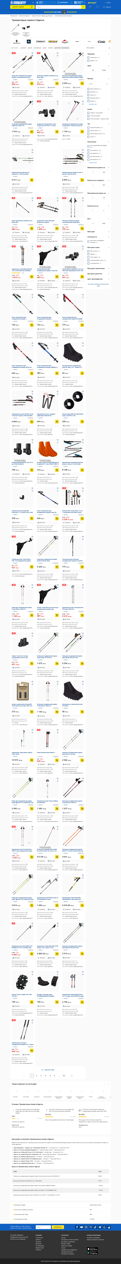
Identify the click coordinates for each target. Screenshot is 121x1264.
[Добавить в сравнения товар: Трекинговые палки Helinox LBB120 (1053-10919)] (32, 733)
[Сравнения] (90, 7)
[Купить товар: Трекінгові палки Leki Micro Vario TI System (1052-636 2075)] (82, 180)
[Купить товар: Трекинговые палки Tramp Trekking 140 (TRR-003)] (57, 808)
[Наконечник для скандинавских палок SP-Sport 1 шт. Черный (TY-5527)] (73, 352)
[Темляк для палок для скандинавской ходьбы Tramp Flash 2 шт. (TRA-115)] (48, 255)
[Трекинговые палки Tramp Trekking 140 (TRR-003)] (48, 787)
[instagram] (86, 1227)
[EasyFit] (41, 41)
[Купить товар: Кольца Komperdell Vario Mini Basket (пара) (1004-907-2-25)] (82, 421)
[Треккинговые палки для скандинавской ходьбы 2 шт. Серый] (23, 1029)
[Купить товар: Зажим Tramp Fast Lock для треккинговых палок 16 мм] (32, 663)
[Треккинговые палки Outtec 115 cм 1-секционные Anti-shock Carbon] (73, 497)
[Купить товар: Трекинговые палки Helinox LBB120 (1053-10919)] (32, 760)
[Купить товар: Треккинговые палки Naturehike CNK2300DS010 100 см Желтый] (82, 905)
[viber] (91, 1227)
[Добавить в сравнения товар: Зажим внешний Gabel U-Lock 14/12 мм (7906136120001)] (32, 442)
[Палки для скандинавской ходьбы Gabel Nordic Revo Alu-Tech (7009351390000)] (73, 642)
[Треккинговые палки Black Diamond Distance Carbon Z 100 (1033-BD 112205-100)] (73, 449)
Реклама (38, 1250)
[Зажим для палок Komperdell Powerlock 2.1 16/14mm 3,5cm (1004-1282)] (23, 497)
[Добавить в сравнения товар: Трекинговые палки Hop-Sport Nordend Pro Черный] (58, 201)
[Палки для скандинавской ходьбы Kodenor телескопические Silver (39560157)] (23, 62)
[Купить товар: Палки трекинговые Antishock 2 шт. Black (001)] (32, 228)
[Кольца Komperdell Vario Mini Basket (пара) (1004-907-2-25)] (73, 400)
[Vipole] (53, 41)
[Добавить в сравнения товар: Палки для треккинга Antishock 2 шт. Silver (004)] (58, 56)
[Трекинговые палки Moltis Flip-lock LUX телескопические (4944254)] (23, 255)
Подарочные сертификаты (69, 1250)
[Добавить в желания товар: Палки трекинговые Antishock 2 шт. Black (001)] (32, 198)
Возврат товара (65, 1243)
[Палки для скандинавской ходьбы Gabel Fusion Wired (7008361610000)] (73, 62)
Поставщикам (40, 1245)
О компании (39, 1237)
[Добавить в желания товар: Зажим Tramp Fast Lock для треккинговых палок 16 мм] (32, 633)
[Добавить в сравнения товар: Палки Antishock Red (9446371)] (58, 733)
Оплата (63, 1237)
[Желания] (97, 7)
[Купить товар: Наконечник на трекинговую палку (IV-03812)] (82, 712)
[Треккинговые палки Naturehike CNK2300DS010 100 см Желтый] (73, 884)
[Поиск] (83, 7)
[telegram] (100, 1227)
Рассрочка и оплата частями (69, 1239)
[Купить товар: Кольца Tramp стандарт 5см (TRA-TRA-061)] (32, 1002)
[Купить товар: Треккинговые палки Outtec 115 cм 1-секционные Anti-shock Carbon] (82, 518)
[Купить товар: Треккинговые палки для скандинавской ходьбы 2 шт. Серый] (32, 1050)
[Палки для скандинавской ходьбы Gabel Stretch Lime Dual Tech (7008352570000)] (73, 932)
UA (33, 2)
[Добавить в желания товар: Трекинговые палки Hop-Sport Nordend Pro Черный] (58, 198)
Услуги (63, 1248)
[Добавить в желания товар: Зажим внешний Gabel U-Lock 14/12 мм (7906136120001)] (32, 440)
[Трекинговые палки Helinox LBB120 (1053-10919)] (23, 739)
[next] (108, 1084)
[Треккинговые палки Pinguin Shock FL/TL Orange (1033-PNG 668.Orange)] (73, 981)
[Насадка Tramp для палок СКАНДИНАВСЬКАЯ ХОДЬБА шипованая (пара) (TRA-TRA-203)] (48, 981)
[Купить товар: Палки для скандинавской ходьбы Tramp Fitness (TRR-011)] (32, 615)
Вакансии (39, 1243)
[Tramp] (101, 41)
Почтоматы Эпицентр (67, 1254)
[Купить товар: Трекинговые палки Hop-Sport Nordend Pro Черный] (57, 228)
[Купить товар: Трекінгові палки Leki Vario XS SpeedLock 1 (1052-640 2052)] (32, 180)
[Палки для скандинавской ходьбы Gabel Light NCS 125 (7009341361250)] (23, 884)
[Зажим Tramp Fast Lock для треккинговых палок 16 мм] (23, 642)
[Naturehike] (65, 41)
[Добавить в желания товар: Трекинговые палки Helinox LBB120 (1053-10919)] (32, 730)
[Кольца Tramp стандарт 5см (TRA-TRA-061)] (23, 981)
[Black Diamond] (16, 41)
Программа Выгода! (67, 1252)
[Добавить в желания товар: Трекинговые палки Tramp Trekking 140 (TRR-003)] (58, 778)
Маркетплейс (40, 1248)
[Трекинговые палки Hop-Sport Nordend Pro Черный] (48, 207)
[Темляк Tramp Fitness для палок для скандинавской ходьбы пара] (48, 594)
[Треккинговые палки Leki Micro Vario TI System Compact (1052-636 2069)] (23, 400)
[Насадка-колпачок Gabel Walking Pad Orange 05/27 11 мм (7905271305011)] (48, 449)
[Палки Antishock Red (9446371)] (48, 739)
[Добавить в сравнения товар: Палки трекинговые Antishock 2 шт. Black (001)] (32, 201)
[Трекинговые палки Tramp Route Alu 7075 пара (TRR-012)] (73, 594)
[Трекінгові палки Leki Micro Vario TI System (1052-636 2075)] (73, 159)
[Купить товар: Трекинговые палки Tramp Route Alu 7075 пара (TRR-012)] (82, 615)
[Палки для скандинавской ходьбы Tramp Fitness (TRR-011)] (23, 594)
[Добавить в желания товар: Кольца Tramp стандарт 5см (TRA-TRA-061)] (32, 972)
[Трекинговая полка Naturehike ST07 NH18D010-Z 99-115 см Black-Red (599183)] (23, 932)
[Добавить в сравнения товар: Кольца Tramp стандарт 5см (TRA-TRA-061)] (32, 975)
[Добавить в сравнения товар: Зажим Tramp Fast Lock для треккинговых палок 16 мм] (32, 636)
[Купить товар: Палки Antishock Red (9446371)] (57, 760)
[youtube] (81, 1227)
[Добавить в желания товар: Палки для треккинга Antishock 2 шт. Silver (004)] (58, 53)
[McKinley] (28, 41)
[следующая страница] (72, 1076)
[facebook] (77, 1227)
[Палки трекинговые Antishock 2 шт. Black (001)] (23, 207)
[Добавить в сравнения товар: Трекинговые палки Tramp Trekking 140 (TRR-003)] (58, 781)
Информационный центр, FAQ (19, 1237)
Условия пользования (93, 1237)
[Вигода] (92, 2)
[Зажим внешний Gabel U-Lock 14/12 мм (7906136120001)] (23, 449)
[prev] (104, 1084)
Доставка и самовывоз (68, 1241)
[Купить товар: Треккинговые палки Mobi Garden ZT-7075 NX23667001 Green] (57, 905)
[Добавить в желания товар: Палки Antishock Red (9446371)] (58, 730)
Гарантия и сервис (66, 1245)
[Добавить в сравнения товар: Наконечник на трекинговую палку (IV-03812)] (83, 684)
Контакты (38, 1241)
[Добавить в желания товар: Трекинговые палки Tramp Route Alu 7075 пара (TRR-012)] (83, 585)
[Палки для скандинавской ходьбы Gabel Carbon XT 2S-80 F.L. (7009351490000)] (48, 642)
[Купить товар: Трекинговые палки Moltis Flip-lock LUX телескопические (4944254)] (32, 277)
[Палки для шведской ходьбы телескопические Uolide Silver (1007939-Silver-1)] (73, 207)
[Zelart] (77, 41)
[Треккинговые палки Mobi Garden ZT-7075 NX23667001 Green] (48, 884)
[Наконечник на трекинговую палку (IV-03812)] (73, 691)
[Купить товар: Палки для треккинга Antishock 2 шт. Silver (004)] (57, 83)
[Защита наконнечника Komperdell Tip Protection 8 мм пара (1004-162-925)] (23, 691)
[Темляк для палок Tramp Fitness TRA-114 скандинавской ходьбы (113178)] (23, 546)
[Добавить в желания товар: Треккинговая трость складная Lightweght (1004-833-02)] (58, 391)
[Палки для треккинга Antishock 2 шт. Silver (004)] (48, 62)
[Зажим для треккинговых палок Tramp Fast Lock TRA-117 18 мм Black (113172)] (48, 110)
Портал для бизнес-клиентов (95, 1239)
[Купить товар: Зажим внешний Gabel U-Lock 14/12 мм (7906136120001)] (32, 470)
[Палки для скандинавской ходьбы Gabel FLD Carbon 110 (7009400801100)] (23, 110)
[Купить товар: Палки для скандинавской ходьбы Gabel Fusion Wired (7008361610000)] (82, 83)
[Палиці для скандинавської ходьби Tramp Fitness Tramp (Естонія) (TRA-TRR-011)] (73, 110)
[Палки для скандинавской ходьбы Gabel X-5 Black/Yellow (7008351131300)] (48, 546)
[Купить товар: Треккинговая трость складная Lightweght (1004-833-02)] (57, 421)
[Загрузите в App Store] (92, 1249)
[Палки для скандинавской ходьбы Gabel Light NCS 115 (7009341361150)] (23, 787)
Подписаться (58, 1227)
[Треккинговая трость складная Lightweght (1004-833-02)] (48, 400)
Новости (38, 1239)
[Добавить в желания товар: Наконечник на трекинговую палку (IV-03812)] (83, 682)
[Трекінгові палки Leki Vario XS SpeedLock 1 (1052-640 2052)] (23, 159)
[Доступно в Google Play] (92, 1253)
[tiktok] (95, 1227)
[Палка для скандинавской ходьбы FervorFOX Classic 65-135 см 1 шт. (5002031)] (48, 836)
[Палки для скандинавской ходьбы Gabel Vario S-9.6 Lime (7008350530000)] (73, 739)
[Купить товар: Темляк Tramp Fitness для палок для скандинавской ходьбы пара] (57, 615)
